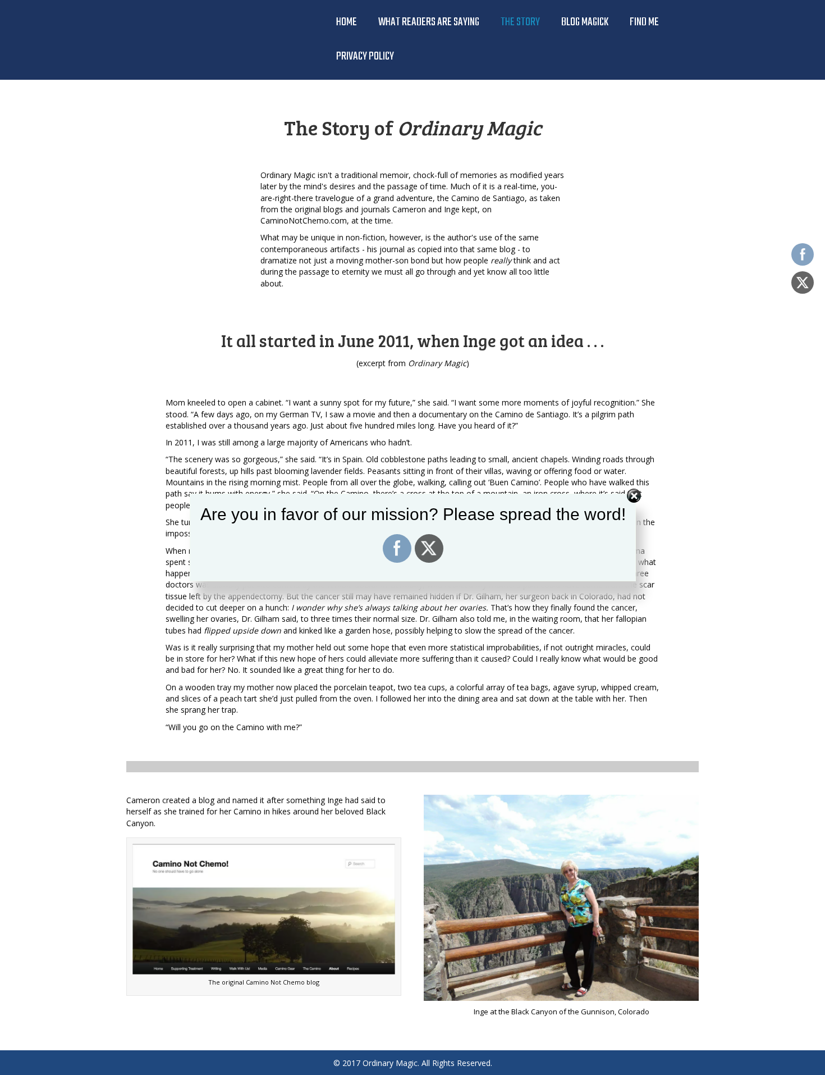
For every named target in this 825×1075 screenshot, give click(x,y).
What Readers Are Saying (428, 22)
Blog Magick (584, 22)
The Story (520, 22)
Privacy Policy (365, 56)
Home (346, 22)
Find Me (644, 22)
